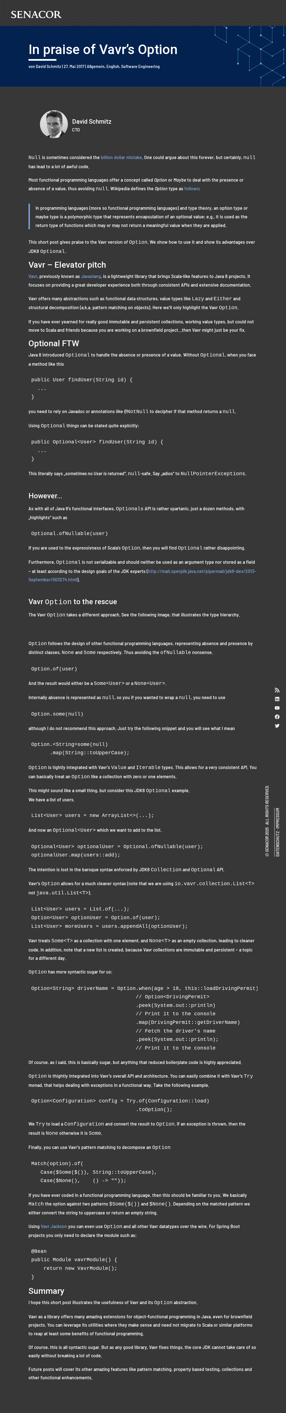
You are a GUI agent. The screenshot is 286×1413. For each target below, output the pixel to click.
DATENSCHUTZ (277, 844)
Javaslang (91, 276)
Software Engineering (140, 66)
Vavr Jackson (54, 1226)
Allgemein (95, 66)
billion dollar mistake (121, 157)
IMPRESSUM (277, 818)
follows (191, 188)
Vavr (32, 276)
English (112, 66)
